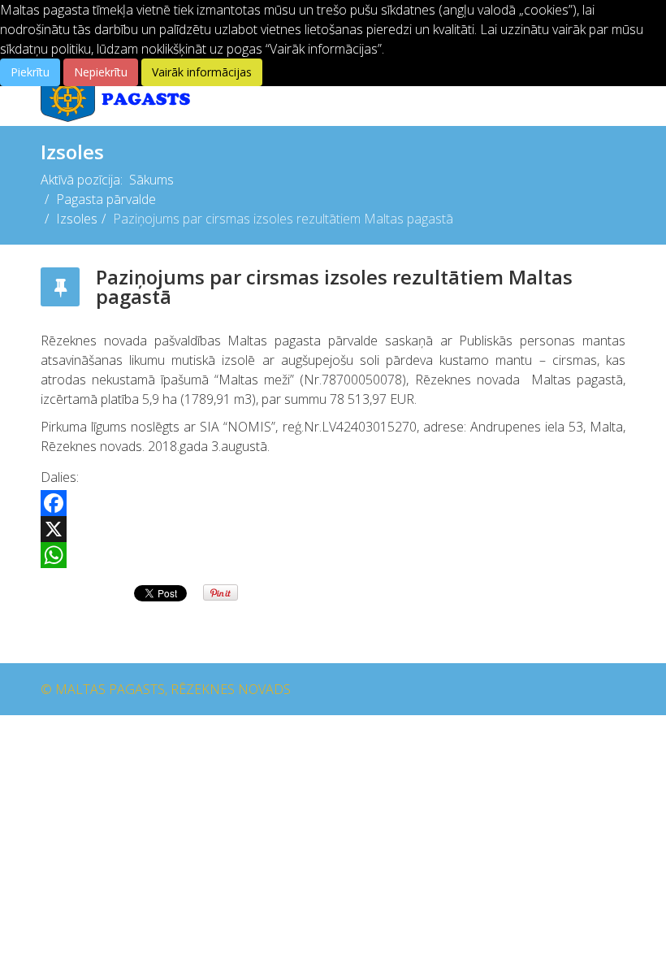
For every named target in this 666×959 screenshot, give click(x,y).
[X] (333, 529)
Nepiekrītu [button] (101, 72)
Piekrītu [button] (30, 72)
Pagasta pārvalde (106, 199)
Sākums (151, 180)
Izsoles (76, 219)
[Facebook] (333, 503)
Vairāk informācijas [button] (202, 72)
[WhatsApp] (333, 555)
